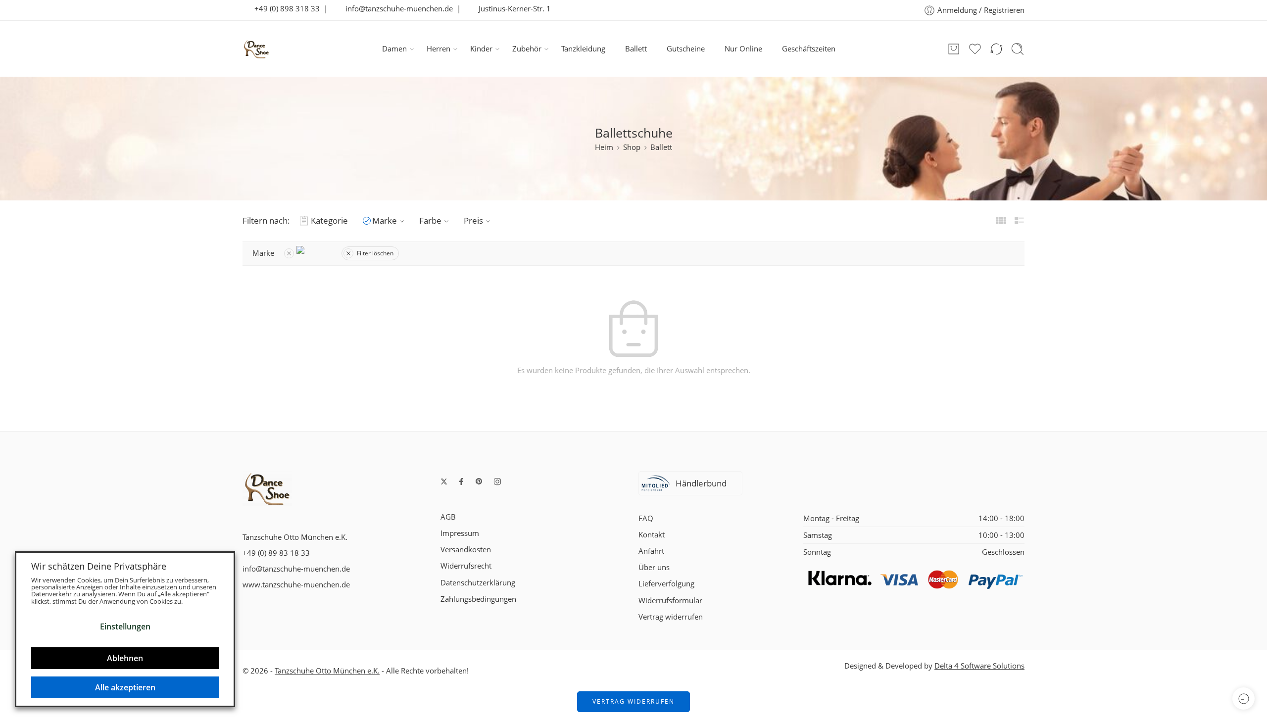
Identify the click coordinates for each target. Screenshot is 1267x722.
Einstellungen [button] (125, 626)
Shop (631, 147)
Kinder (481, 48)
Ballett (636, 48)
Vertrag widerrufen (670, 617)
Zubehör (526, 48)
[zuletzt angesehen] (1243, 698)
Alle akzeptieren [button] (125, 687)
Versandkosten (465, 549)
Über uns (654, 567)
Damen (394, 48)
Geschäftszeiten (808, 48)
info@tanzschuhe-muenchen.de (396, 8)
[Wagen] (954, 49)
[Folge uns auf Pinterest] (479, 481)
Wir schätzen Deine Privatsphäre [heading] (98, 566)
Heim (604, 147)
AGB (448, 517)
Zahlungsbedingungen (478, 599)
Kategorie (329, 220)
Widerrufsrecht (465, 566)
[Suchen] (1017, 49)
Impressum (459, 533)
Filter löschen (375, 253)
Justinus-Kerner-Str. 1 (512, 8)
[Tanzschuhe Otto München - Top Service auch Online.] (256, 49)
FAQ (645, 518)
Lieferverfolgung (666, 583)
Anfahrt (651, 551)
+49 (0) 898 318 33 (284, 8)
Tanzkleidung (583, 48)
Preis (473, 220)
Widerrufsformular (670, 600)
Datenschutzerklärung (477, 582)
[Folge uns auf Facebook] (461, 481)
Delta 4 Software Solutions (979, 666)
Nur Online (743, 48)
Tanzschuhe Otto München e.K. (327, 670)
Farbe (430, 220)
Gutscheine (686, 48)
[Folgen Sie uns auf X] (443, 481)
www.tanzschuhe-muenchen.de (296, 584)
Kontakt (651, 534)
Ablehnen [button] (125, 658)
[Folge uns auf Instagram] (497, 481)
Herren (438, 48)
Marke (384, 220)
